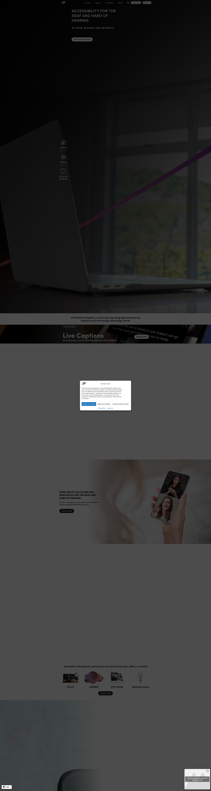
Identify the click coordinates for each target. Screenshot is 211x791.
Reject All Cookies (104, 404)
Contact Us (110, 408)
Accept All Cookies (89, 404)
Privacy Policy (101, 408)
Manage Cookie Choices (120, 404)
